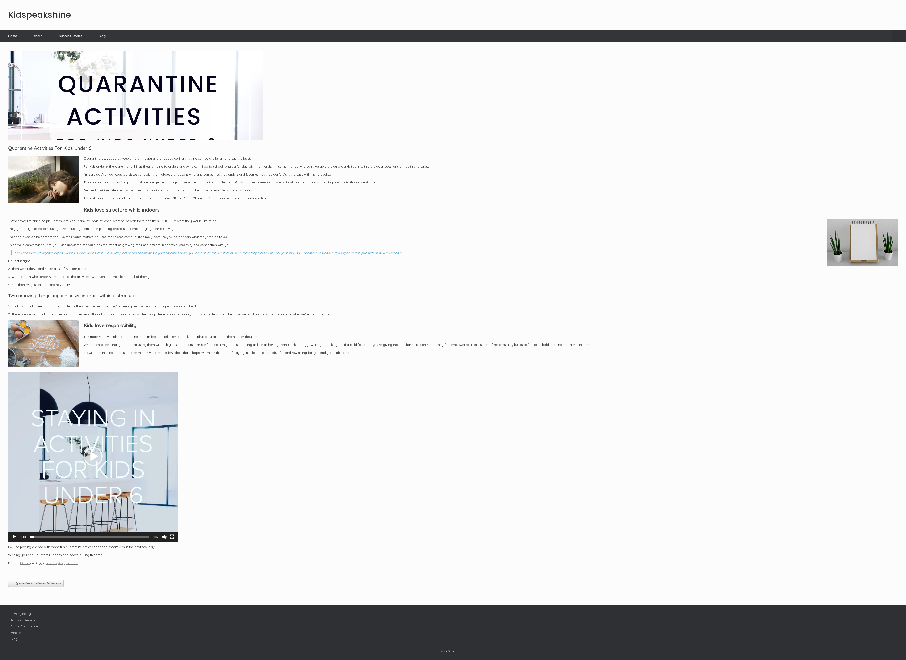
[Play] (14, 536)
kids (60, 563)
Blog (102, 36)
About (38, 36)
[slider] (89, 537)
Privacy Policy (21, 614)
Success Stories (70, 36)
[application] (93, 457)
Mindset (25, 563)
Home (12, 36)
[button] (899, 36)
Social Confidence (24, 626)
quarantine (71, 563)
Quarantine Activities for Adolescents (36, 583)
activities (51, 563)
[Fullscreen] (172, 536)
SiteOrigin (449, 651)
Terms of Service (23, 620)
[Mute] (164, 536)
